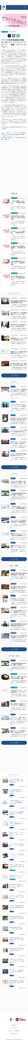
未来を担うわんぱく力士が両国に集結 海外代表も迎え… (18, 418)
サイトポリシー (14, 1028)
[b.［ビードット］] (11, 1019)
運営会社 (14, 1025)
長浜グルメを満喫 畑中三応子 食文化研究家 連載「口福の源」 (16, 866)
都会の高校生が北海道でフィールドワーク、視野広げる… (18, 704)
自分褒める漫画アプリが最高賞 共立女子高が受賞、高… (18, 364)
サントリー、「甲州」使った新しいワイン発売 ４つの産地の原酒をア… (16, 897)
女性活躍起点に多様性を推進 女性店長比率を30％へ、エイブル (17, 950)
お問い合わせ (14, 1033)
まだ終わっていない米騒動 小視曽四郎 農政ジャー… (18, 232)
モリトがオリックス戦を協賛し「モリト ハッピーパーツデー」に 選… (16, 855)
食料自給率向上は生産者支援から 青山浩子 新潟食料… (18, 217)
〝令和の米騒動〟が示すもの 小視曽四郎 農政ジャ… (18, 202)
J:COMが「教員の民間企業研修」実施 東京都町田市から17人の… (16, 907)
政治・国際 (13, 583)
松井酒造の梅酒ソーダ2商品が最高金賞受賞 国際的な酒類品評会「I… (16, 982)
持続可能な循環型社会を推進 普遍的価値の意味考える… (19, 624)
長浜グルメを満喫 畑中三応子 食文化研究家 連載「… (18, 677)
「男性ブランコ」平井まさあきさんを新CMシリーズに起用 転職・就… (17, 961)
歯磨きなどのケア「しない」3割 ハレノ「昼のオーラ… (18, 546)
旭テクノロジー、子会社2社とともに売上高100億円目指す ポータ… (16, 971)
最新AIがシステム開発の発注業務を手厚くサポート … (18, 352)
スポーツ (13, 386)
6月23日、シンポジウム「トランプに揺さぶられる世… (18, 599)
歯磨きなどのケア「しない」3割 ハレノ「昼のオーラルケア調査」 (16, 834)
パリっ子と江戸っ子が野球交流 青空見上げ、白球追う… (18, 390)
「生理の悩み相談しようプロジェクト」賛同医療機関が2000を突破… (16, 802)
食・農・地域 (4, 31)
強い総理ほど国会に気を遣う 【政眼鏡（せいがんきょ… (19, 587)
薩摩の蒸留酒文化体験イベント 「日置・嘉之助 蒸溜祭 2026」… (16, 929)
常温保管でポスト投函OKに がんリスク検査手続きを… (18, 325)
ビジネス (13, 478)
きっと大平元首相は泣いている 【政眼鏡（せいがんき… (18, 611)
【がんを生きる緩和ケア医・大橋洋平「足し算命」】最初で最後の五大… (16, 781)
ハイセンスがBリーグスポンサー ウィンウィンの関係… (18, 405)
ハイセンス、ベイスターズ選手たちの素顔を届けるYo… (18, 430)
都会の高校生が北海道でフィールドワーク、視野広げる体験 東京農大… (16, 886)
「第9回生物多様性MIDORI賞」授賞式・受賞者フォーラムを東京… (16, 791)
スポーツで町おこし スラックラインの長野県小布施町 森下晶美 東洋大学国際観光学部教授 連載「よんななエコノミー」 (13, 134)
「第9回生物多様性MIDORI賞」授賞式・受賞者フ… (18, 494)
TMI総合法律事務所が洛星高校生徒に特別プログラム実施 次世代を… (17, 939)
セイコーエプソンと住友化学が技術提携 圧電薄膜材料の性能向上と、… (16, 813)
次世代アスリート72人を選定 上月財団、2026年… (18, 442)
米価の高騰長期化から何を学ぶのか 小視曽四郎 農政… (18, 262)
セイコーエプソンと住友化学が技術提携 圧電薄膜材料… (18, 521)
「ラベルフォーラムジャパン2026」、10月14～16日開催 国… (16, 845)
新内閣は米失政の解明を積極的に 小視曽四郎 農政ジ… (18, 247)
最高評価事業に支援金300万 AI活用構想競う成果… (19, 301)
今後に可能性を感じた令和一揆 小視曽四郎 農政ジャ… (18, 277)
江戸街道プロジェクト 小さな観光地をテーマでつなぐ (18, 691)
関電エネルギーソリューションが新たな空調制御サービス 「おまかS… (17, 823)
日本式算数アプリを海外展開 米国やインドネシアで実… (19, 313)
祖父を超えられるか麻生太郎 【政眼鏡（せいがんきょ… (19, 636)
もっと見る (15, 375)
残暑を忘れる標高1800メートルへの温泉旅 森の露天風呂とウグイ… (16, 918)
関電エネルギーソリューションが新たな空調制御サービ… (18, 534)
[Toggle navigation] (25, 7)
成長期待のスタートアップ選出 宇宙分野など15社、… (18, 339)
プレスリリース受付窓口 (14, 1030)
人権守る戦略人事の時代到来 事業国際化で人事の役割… (19, 573)
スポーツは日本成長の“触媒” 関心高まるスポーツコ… (19, 454)
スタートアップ (14, 298)
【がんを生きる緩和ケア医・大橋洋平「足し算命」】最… (18, 482)
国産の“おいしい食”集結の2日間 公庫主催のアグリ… (18, 731)
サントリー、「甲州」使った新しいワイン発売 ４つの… (18, 718)
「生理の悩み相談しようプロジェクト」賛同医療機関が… (18, 507)
